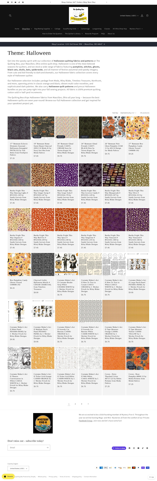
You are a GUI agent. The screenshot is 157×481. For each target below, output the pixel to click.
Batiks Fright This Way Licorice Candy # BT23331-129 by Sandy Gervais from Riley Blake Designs (90, 195)
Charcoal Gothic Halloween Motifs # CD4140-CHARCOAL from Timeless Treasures (42, 284)
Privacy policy (53, 476)
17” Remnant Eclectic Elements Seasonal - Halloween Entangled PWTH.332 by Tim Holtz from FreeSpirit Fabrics (19, 149)
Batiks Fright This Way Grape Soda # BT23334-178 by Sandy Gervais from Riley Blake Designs (65, 195)
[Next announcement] (107, 2)
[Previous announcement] (50, 2)
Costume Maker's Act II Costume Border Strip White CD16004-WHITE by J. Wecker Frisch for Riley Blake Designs (66, 285)
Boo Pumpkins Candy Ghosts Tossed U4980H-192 (18, 282)
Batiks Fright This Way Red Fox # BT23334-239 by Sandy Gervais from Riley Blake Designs (42, 239)
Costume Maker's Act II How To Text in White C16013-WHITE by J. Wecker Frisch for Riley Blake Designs (114, 285)
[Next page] (88, 403)
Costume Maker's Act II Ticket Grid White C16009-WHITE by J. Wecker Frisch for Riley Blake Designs (66, 378)
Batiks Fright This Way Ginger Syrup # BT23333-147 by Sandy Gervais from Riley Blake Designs (42, 195)
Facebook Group (85, 420)
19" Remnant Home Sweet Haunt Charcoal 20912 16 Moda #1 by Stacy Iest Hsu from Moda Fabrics (43, 148)
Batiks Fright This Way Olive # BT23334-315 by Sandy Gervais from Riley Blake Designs (137, 195)
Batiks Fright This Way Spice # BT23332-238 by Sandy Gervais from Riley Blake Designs (65, 239)
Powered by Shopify (29, 476)
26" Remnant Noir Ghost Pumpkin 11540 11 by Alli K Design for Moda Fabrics (114, 147)
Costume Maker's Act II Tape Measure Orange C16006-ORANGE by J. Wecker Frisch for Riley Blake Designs (113, 332)
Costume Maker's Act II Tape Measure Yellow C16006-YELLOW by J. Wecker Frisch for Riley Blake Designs (137, 332)
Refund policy (42, 476)
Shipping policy (77, 476)
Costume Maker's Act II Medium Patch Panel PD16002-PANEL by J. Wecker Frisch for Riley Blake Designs (43, 332)
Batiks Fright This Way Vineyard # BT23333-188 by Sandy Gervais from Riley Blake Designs (137, 239)
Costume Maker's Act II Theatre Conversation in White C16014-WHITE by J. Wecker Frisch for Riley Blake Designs (19, 380)
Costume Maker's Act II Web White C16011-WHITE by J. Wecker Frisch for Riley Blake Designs (90, 378)
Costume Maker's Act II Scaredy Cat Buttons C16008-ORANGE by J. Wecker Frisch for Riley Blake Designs (66, 332)
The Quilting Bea (18, 476)
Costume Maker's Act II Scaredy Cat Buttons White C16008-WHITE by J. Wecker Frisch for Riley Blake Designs (90, 332)
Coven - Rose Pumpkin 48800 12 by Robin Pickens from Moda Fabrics (137, 377)
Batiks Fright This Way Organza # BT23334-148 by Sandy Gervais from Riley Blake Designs (18, 239)
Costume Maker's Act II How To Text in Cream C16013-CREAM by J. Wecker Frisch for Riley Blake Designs (90, 285)
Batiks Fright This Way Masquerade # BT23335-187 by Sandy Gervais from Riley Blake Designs (113, 195)
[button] (10, 15)
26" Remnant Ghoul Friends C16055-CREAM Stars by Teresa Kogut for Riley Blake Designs (65, 148)
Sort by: (115, 113)
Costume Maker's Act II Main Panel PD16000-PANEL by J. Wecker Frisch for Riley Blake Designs (18, 331)
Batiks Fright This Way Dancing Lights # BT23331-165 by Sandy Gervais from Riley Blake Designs (19, 195)
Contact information (90, 476)
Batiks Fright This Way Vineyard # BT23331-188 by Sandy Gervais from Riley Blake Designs (113, 239)
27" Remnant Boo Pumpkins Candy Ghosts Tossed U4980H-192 (136, 147)
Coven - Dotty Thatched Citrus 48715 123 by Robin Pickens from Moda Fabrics (113, 378)
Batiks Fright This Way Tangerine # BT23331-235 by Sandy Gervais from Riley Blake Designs (89, 239)
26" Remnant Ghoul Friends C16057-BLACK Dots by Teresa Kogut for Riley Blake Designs (89, 148)
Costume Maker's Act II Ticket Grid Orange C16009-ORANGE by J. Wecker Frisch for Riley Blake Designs (42, 378)
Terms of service (65, 476)
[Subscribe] (47, 447)
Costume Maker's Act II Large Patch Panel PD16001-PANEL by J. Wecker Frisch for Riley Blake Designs (137, 284)
